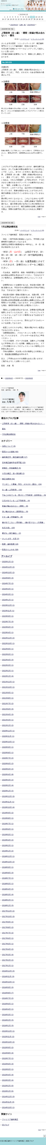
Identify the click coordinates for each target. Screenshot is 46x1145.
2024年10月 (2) (8, 572)
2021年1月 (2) (8, 725)
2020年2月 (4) (8, 785)
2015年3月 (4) (8, 1080)
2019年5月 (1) (8, 835)
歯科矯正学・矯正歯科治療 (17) (14, 457)
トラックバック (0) (37, 39)
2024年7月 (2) (8, 583)
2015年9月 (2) (8, 1047)
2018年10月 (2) (8, 862)
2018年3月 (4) (8, 895)
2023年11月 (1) (8, 611)
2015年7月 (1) (8, 1058)
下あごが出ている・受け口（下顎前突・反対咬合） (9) (24, 495)
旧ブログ (5, 1125)
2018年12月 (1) (8, 856)
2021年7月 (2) (8, 703)
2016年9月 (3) (8, 987)
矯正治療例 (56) (8, 479)
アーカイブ (6, 556)
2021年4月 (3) (8, 714)
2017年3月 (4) (8, 955)
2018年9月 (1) (8, 867)
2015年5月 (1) (8, 1069)
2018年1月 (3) (8, 905)
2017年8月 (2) (8, 927)
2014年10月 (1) (8, 1107)
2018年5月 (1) (8, 884)
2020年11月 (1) (8, 736)
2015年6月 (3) (8, 1064)
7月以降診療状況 (9, 226)
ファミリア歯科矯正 (10, 1119)
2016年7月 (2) (8, 998)
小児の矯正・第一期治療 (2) (13, 473)
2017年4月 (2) (8, 949)
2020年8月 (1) (8, 753)
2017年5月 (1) (8, 944)
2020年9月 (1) (8, 747)
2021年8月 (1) (8, 698)
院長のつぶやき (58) (10, 550)
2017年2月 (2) (8, 960)
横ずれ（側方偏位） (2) (11, 533)
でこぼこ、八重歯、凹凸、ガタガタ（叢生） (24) (22, 484)
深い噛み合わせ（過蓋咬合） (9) (15, 511)
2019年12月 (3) (8, 796)
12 (34, 17)
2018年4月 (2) (8, 889)
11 (31, 17)
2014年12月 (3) (8, 1097)
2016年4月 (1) (8, 1009)
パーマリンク (24, 39)
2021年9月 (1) (8, 693)
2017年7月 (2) (8, 933)
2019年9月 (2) (8, 813)
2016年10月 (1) (8, 982)
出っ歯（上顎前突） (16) (12, 490)
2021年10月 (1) (8, 687)
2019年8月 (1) (8, 818)
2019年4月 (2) (8, 840)
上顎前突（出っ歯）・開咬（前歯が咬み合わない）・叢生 (23, 34)
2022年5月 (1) (8, 654)
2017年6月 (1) (8, 938)
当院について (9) (9, 446)
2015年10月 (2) (8, 1042)
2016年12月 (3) (8, 971)
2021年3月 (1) (8, 720)
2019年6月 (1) (8, 829)
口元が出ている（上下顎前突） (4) (16, 501)
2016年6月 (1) (8, 1004)
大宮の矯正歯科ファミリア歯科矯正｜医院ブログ (17, 1141)
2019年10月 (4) (8, 807)
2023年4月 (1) (8, 632)
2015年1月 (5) (8, 1091)
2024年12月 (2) (8, 567)
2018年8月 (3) (8, 873)
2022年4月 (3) (8, 660)
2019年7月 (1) (8, 824)
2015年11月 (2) (8, 1037)
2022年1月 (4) (8, 676)
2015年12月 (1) (8, 1031)
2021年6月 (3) (8, 709)
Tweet (39, 216)
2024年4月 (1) (8, 589)
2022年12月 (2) (8, 638)
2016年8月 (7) (8, 993)
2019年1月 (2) (8, 851)
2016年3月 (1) (8, 1015)
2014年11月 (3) (8, 1102)
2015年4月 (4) (8, 1075)
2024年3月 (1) (8, 594)
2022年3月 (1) (8, 665)
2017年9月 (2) (8, 922)
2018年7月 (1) (8, 878)
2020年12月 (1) (8, 731)
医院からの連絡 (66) (10, 452)
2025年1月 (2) (8, 562)
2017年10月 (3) (8, 916)
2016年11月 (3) (8, 976)
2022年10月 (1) (8, 643)
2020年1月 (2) (8, 791)
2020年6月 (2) (8, 763)
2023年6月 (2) (8, 627)
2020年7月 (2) (8, 758)
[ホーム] (2, 378)
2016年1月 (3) (8, 1026)
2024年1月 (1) (8, 600)
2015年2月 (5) (8, 1086)
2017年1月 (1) (8, 966)
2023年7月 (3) (8, 622)
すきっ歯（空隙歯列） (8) (12, 517)
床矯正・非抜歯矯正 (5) (11, 468)
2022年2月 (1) (8, 671)
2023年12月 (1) (8, 605)
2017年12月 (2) (8, 911)
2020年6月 (14, 25)
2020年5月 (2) (8, 769)
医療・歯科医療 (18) (10, 544)
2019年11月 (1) (8, 802)
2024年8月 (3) (8, 578)
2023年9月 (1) (8, 616)
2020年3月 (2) (8, 780)
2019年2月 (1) (8, 845)
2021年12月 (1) (8, 682)
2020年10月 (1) (8, 742)
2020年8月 (31, 25)
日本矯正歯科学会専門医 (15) (14, 463)
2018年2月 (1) (8, 900)
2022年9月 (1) (8, 649)
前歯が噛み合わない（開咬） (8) (15, 506)
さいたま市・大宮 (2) (10, 539)
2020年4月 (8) (8, 774)
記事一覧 (23, 25)
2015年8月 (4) (8, 1053)
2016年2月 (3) (8, 1020)
